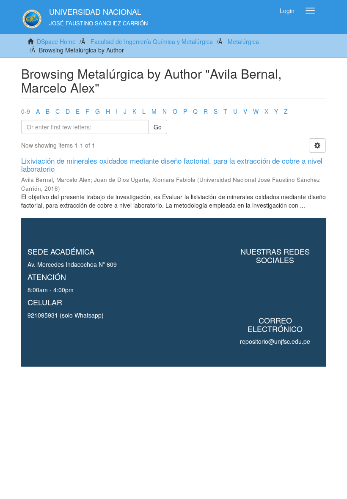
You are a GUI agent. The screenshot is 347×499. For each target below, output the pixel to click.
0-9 (25, 111)
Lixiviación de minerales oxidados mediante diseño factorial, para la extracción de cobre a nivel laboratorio (171, 164)
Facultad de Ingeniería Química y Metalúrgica (152, 41)
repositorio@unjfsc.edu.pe (275, 341)
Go (158, 127)
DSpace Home (56, 41)
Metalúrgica (243, 41)
